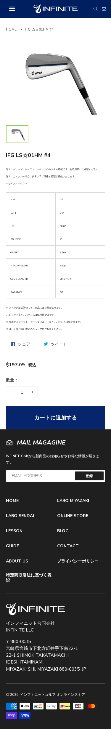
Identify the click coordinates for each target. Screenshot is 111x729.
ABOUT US (17, 561)
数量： (12, 380)
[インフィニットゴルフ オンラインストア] (35, 609)
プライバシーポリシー (78, 561)
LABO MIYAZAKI (73, 500)
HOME (11, 29)
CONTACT (68, 546)
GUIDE (12, 546)
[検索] (95, 9)
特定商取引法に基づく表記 (29, 578)
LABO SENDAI (20, 516)
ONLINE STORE (72, 516)
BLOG (63, 531)
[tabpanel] (55, 81)
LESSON (14, 531)
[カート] (104, 9)
